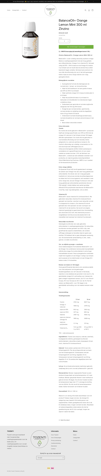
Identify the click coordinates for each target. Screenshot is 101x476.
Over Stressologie (56, 437)
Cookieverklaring (56, 443)
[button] (16, 10)
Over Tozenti (54, 434)
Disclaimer (54, 446)
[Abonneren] (63, 458)
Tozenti (13, 471)
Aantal (60, 38)
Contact (53, 448)
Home (74, 434)
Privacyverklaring (56, 440)
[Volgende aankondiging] (93, 1)
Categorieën (76, 437)
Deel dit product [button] (65, 420)
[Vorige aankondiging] (7, 1)
